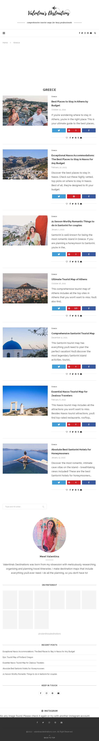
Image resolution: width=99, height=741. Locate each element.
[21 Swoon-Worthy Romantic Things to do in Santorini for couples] (25, 230)
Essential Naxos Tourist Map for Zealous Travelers (23, 663)
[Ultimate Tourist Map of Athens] (25, 288)
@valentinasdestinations (49, 634)
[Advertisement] (49, 66)
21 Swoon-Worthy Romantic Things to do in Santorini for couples (30, 674)
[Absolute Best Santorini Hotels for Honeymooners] (25, 459)
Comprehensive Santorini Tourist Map (73, 333)
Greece (54, 96)
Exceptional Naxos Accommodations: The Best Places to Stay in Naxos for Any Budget (72, 159)
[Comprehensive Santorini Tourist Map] (25, 342)
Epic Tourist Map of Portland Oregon (18, 657)
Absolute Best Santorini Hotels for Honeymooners (24, 668)
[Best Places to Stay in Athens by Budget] (25, 111)
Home (5, 43)
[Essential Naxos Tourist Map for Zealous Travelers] (25, 401)
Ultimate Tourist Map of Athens (69, 279)
